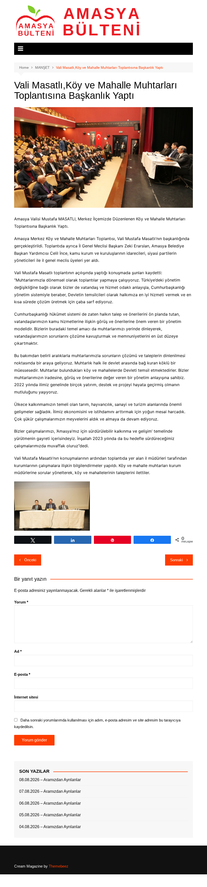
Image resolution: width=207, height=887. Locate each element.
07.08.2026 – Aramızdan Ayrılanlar (50, 791)
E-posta (22, 674)
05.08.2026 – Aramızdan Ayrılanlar (50, 815)
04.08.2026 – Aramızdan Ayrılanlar (50, 827)
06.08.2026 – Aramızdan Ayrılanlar (50, 803)
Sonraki (176, 560)
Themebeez (58, 866)
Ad (18, 651)
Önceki (30, 560)
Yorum (21, 602)
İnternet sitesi (26, 697)
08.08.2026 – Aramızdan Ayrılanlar (50, 780)
